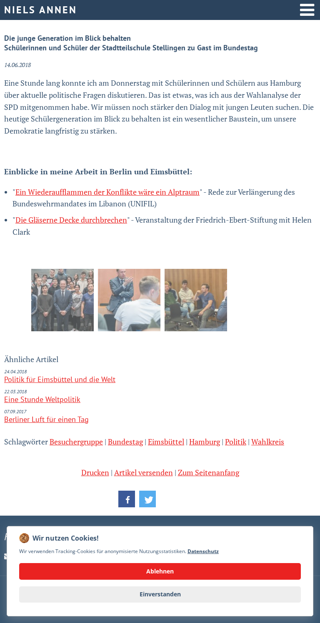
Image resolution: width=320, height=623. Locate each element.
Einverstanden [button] (160, 594)
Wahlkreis (267, 442)
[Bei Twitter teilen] (147, 499)
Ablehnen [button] (160, 571)
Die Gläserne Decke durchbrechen (71, 220)
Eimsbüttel (166, 442)
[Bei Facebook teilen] (126, 499)
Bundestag (125, 442)
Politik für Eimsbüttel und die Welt (59, 379)
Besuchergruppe (76, 442)
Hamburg (204, 442)
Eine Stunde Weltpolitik (42, 399)
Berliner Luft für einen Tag (46, 419)
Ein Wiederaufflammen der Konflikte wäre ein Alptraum (107, 192)
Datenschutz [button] (203, 551)
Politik (235, 442)
